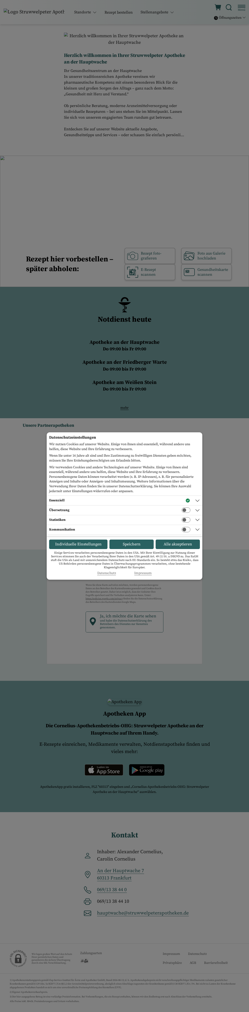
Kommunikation (62, 529)
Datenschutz (106, 573)
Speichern (132, 544)
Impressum (143, 573)
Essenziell (57, 500)
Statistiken (57, 520)
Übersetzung (59, 510)
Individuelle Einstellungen (78, 544)
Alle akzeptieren (178, 544)
